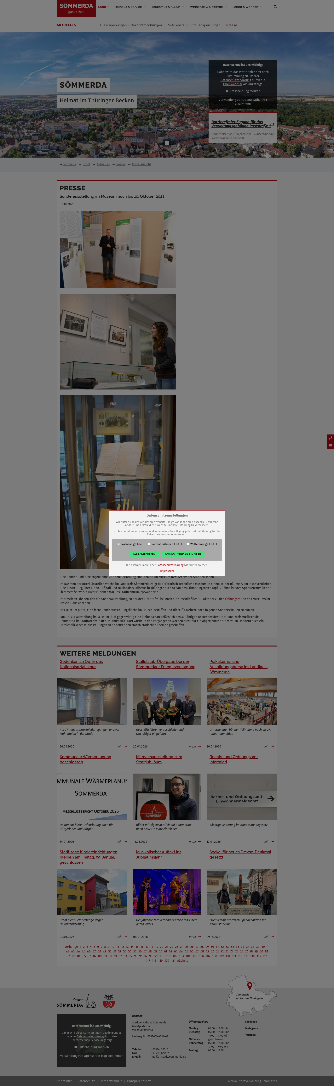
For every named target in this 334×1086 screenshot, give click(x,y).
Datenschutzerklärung (170, 565)
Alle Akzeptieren (144, 553)
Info (139, 544)
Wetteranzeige (199, 544)
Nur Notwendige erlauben (183, 553)
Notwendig (128, 544)
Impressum (167, 571)
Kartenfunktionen (162, 544)
